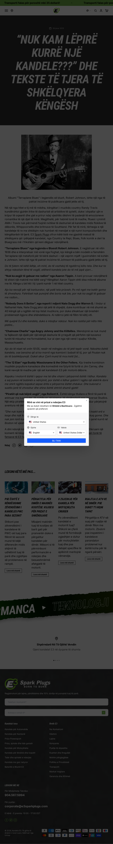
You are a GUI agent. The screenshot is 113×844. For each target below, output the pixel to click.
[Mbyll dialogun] (86, 400)
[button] (56, 422)
